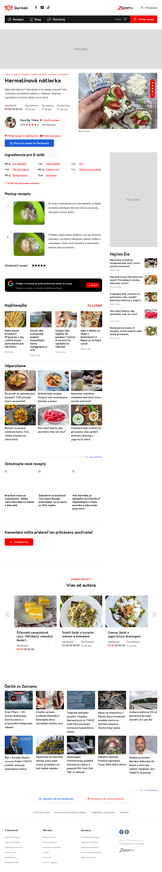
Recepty (18, 19)
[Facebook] (121, 832)
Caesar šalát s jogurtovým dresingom (124, 634)
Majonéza (51, 175)
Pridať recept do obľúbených (22, 135)
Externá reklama (50, 842)
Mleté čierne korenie (90, 169)
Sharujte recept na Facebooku (31, 143)
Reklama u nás (49, 837)
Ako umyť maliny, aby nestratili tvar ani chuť (123, 312)
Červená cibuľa (21, 169)
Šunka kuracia (20, 175)
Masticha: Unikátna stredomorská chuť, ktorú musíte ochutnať (125, 263)
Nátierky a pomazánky (59, 74)
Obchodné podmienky (52, 847)
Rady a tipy (35, 355)
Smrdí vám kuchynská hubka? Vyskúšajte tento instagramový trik (38, 340)
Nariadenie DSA (12, 862)
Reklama (47, 830)
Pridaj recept (146, 19)
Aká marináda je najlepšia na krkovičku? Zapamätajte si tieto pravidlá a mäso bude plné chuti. (86, 502)
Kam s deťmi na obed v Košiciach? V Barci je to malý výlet (91, 337)
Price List (47, 857)
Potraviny (59, 19)
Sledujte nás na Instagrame (107, 798)
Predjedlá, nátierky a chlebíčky (34, 74)
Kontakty (86, 830)
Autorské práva (41, 812)
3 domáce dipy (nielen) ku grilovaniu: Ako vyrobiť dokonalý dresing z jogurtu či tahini (126, 297)
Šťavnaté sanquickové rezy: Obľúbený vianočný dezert (35, 636)
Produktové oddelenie (90, 837)
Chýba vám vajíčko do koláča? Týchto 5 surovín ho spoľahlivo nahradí (65, 338)
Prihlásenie (150, 7)
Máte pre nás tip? (88, 857)
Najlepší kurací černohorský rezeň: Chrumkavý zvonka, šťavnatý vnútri (126, 280)
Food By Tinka (29, 120)
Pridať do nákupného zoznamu (23, 183)
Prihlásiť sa (21, 542)
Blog (38, 19)
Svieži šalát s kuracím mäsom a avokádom (78, 634)
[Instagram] (127, 832)
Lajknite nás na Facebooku (58, 798)
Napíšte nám (10, 857)
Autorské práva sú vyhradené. (131, 843)
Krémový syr (52, 169)
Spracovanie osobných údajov (70, 812)
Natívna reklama (50, 862)
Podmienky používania (103, 812)
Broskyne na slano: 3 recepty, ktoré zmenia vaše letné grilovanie (126, 331)
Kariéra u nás (10, 852)
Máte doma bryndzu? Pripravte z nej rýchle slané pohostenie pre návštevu (14, 338)
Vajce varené (53, 163)
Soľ (81, 163)
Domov (7, 74)
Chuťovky (9, 352)
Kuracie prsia (115, 287)
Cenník (46, 852)
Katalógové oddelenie (90, 847)
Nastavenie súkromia (13, 847)
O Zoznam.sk (11, 830)
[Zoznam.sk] (127, 851)
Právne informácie (12, 837)
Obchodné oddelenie (89, 842)
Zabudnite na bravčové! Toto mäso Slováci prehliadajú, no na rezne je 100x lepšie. (52, 500)
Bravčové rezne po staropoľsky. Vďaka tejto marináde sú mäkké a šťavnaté (19, 500)
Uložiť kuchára (51, 120)
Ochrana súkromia (12, 842)
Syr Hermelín (19, 163)
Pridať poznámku (51, 135)
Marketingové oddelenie (91, 852)
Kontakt (124, 812)
